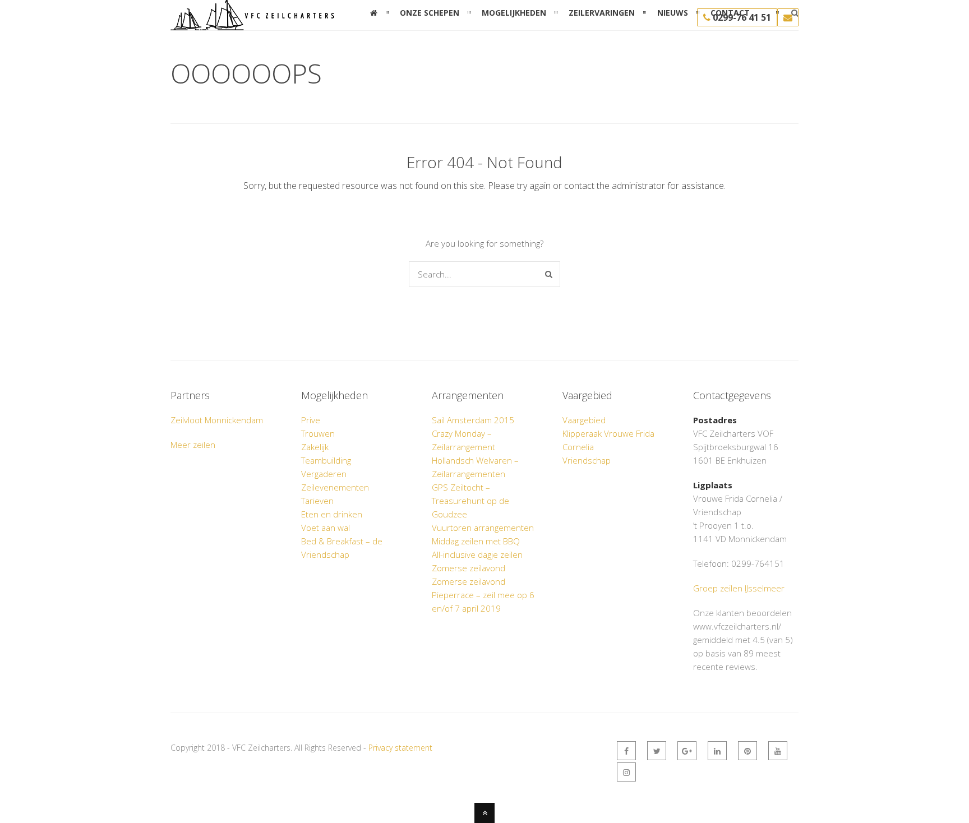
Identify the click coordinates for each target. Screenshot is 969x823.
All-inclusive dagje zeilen (477, 554)
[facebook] (626, 750)
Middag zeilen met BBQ (476, 541)
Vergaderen (324, 473)
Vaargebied (584, 420)
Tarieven (317, 500)
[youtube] (777, 750)
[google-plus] (686, 750)
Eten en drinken (331, 514)
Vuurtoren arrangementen (483, 527)
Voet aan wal (325, 527)
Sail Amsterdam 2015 (473, 420)
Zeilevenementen (335, 487)
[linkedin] (717, 750)
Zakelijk (315, 446)
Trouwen (318, 433)
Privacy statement (400, 747)
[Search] (549, 274)
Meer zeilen (192, 444)
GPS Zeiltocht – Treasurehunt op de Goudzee (470, 501)
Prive (310, 420)
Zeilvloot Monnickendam (216, 420)
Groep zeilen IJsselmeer (739, 588)
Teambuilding (326, 460)
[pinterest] (747, 750)
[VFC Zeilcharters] (252, 23)
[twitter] (656, 750)
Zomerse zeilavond (468, 568)
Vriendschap (586, 460)
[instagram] (626, 772)
